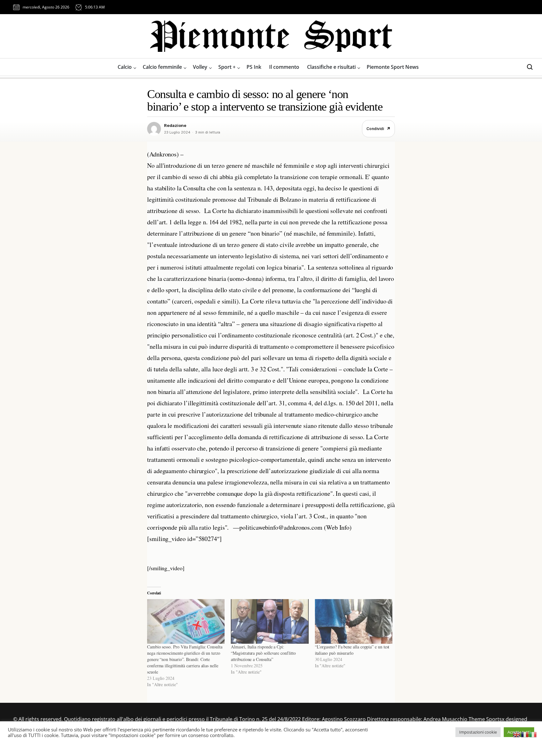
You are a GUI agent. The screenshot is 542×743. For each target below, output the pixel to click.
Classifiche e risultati (331, 66)
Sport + (227, 66)
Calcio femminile (162, 66)
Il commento (284, 66)
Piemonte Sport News (393, 66)
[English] (517, 734)
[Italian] (533, 734)
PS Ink (254, 66)
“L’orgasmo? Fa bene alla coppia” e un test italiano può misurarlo (352, 650)
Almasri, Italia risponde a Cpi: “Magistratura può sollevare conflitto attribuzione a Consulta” (263, 653)
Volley (200, 66)
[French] (525, 734)
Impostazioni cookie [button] (478, 732)
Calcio (125, 66)
